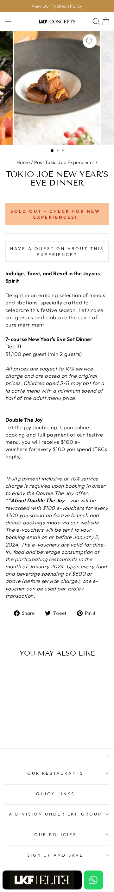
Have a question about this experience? (57, 251)
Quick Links (55, 793)
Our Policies (55, 834)
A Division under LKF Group (55, 813)
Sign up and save (55, 855)
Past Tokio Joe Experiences (64, 162)
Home (23, 162)
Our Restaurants (55, 773)
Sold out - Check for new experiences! (55, 214)
